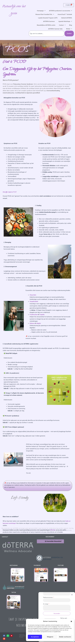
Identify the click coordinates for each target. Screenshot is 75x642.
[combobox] (46, 33)
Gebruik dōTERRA (66, 18)
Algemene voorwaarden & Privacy (23, 636)
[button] (71, 621)
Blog (70, 25)
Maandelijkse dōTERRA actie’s (46, 25)
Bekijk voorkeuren (65, 637)
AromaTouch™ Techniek (65, 14)
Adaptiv (38, 323)
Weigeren (50, 637)
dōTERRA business (49, 21)
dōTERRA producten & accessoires (59, 11)
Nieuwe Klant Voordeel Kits (43, 14)
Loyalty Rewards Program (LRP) (48, 18)
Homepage (40, 11)
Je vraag (45, 604)
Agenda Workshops (64, 21)
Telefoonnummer (48, 597)
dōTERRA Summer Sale (55, 29)
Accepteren (35, 637)
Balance (32, 323)
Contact (61, 25)
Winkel (68, 29)
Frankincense (34, 314)
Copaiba (42, 314)
